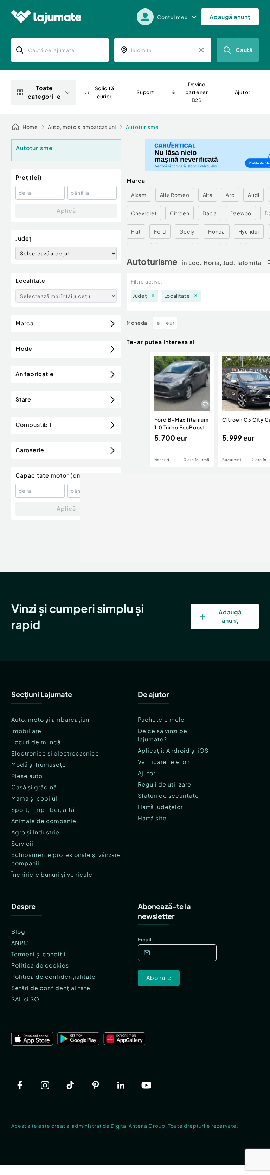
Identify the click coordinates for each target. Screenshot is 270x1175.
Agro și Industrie (35, 832)
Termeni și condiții (38, 954)
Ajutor (146, 773)
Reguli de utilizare (164, 784)
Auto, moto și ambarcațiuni (51, 719)
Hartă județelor (160, 806)
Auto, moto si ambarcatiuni (82, 127)
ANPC (19, 942)
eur (170, 322)
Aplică (66, 210)
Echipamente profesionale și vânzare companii (66, 859)
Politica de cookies (40, 965)
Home (30, 127)
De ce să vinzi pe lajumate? (162, 735)
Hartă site (152, 818)
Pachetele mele (161, 719)
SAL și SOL (27, 999)
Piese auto (27, 775)
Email (145, 939)
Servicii (22, 843)
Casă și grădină (34, 787)
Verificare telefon (164, 761)
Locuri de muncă (36, 742)
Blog (18, 931)
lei (158, 322)
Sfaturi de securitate (168, 795)
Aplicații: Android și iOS (173, 750)
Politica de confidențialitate (53, 976)
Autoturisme (142, 127)
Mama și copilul (34, 798)
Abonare (158, 977)
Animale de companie (43, 821)
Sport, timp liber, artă (43, 809)
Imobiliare (26, 730)
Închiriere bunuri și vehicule (51, 874)
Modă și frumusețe (38, 764)
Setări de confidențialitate (50, 987)
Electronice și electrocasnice (55, 753)
